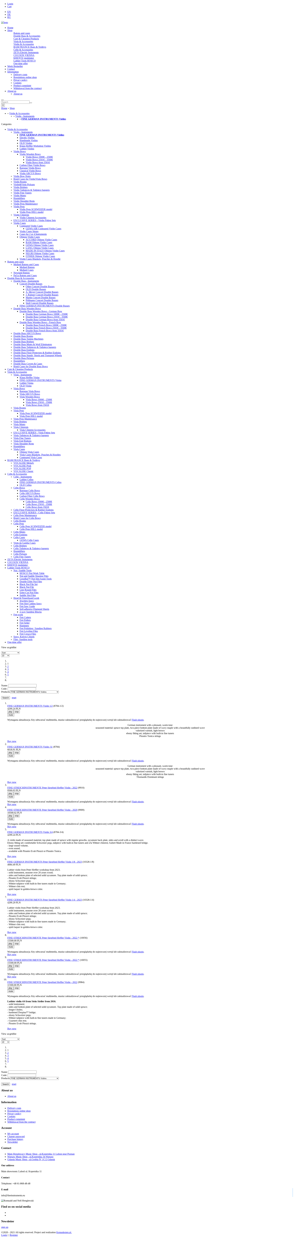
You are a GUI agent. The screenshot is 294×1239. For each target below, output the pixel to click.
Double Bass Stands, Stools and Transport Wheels (37, 355)
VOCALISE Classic (23, 471)
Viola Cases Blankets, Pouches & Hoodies (40, 454)
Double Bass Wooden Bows (27, 308)
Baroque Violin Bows (30, 168)
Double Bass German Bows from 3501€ (45, 319)
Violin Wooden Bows (30, 154)
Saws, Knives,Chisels (23, 636)
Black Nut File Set (29, 584)
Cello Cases (19, 537)
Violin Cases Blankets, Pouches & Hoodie (40, 259)
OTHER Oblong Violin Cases (40, 256)
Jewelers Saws (27, 601)
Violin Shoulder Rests (24, 201)
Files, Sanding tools (22, 639)
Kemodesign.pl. (64, 1232)
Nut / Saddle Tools (22, 570)
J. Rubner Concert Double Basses (42, 294)
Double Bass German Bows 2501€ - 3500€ (47, 317)
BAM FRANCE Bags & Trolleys (29, 47)
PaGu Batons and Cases (25, 275)
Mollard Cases (27, 270)
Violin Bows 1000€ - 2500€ (39, 157)
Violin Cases (19, 223)
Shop (9, 30)
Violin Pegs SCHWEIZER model (36, 209)
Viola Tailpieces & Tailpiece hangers (31, 435)
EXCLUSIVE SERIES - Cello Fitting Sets (34, 512)
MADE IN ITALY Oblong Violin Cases (45, 250)
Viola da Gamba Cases (24, 543)
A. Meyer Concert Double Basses (42, 292)
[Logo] (4, 22)
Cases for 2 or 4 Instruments (33, 234)
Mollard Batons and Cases (26, 264)
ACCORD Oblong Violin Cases (41, 239)
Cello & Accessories (23, 49)
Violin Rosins (20, 181)
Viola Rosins (19, 408)
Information (13, 71)
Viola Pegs (18, 410)
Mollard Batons (27, 267)
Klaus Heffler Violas (30, 377)
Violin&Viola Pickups (24, 184)
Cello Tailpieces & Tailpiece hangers (31, 548)
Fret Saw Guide (27, 606)
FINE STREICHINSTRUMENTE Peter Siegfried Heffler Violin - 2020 (42, 810)
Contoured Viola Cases (31, 457)
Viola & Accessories (23, 41)
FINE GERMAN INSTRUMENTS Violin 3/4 (30, 832)
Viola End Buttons (22, 441)
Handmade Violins (29, 140)
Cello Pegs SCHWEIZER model (35, 526)
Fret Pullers (25, 620)
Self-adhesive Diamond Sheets (34, 609)
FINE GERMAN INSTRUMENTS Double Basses (45, 306)
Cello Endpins (20, 534)
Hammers (24, 625)
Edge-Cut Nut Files (29, 592)
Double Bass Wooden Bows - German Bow (41, 311)
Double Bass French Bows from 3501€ (45, 330)
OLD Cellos (26, 485)
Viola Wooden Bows (30, 396)
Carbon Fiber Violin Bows (32, 165)
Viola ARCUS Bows (30, 394)
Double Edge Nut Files (31, 581)
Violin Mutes (19, 195)
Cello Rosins (19, 521)
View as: (5, 647)
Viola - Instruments (22, 374)
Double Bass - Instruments (26, 281)
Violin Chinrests (21, 215)
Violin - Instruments (24, 116)
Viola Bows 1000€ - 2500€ (39, 399)
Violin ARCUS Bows (30, 173)
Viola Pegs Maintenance (25, 419)
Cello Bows (19, 487)
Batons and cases (21, 33)
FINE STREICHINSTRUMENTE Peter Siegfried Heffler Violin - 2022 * (43, 937)
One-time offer (20, 63)
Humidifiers (19, 198)
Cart (9, 6)
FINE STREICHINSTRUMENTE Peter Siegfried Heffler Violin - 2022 (42, 787)
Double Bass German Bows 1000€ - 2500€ (47, 314)
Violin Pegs (19, 206)
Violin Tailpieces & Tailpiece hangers (31, 190)
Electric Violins (27, 137)
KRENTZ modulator (23, 58)
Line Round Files (28, 589)
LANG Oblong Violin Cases (40, 248)
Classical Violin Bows (30, 170)
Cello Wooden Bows (30, 498)
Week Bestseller (15, 66)
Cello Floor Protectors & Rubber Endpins (33, 510)
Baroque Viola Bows (30, 391)
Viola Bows (19, 388)
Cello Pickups (20, 554)
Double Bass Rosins (23, 336)
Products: (5, 691)
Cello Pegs (18, 523)
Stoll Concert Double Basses (39, 303)
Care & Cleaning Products (26, 38)
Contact (11, 69)
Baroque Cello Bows (30, 490)
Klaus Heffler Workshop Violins (35, 146)
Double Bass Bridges (23, 341)
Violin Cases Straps (29, 231)
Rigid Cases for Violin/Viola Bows (30, 179)
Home (10, 27)
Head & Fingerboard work (26, 598)
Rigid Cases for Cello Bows (27, 518)
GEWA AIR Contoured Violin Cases (43, 228)
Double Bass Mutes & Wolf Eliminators (32, 344)
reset (14, 697)
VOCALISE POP (22, 468)
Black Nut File (27, 587)
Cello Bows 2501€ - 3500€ (39, 504)
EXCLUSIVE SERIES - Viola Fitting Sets (34, 432)
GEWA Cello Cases (29, 540)
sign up (4, 1227)
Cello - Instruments (22, 476)
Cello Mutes (19, 532)
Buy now (11, 741)
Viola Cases (19, 449)
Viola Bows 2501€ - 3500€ (39, 402)
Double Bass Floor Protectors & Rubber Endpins (37, 352)
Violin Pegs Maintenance (25, 203)
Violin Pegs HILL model (31, 212)
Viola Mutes (19, 424)
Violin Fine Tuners (22, 192)
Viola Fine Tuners (22, 438)
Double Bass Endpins (23, 350)
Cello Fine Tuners (22, 556)
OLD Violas (26, 385)
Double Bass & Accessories (26, 36)
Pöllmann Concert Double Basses (42, 300)
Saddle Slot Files (28, 595)
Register (14, 1235)
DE (9, 14)
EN (9, 11)
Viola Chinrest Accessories (32, 430)
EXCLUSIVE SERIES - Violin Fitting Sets (34, 220)
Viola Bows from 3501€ (37, 405)
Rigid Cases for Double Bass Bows (30, 366)
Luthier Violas (26, 383)
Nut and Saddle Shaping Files (34, 576)
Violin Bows (19, 151)
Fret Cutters (25, 617)
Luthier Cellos (26, 479)
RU (9, 17)
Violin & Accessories (23, 44)
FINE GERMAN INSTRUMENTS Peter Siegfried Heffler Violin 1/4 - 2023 (44, 900)
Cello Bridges (20, 545)
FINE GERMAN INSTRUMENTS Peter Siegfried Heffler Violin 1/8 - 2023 (44, 862)
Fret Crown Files (28, 634)
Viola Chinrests (20, 427)
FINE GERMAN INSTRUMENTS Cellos (40, 482)
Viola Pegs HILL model (31, 416)
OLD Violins (26, 143)
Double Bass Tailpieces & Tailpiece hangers (34, 347)
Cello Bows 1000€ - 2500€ (39, 501)
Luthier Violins (27, 148)
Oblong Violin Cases (30, 237)
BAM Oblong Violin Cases (39, 242)
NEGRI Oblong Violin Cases (40, 253)
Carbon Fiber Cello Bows (32, 496)
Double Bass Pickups (23, 358)
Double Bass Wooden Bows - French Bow (40, 322)
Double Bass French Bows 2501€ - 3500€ (46, 328)
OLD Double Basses (36, 289)
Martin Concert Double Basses (40, 297)
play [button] (10, 712)
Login (10, 3)
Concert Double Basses (31, 283)
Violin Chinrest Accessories (33, 217)
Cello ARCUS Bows (30, 493)
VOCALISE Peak (22, 465)
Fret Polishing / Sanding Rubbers (36, 628)
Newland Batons (21, 272)
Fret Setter (25, 623)
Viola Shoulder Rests (23, 443)
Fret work (18, 614)
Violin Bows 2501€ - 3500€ (39, 159)
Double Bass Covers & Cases (27, 363)
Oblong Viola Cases (29, 452)
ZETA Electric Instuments (26, 52)
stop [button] (17, 712)
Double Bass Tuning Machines (28, 339)
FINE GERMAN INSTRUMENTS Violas (40, 380)
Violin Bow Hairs (22, 176)
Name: (4, 685)
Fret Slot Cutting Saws (30, 603)
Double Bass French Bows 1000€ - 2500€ (46, 325)
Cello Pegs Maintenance (25, 515)
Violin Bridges (20, 187)
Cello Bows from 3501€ (37, 507)
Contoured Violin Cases (31, 226)
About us (11, 91)
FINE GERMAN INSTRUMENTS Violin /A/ (30, 746)
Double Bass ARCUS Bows (27, 333)
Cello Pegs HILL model (31, 529)
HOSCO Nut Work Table (32, 573)
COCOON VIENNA (23, 55)
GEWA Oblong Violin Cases (40, 245)
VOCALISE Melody (23, 463)
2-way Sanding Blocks (31, 612)
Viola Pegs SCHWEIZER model (35, 413)
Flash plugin (138, 720)
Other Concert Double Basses (40, 286)
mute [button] (11, 715)
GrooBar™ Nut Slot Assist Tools (36, 578)
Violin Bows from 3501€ (38, 162)
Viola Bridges (20, 421)
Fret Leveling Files (29, 631)
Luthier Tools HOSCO (24, 60)
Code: (4, 688)
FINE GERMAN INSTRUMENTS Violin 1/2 (30, 706)
